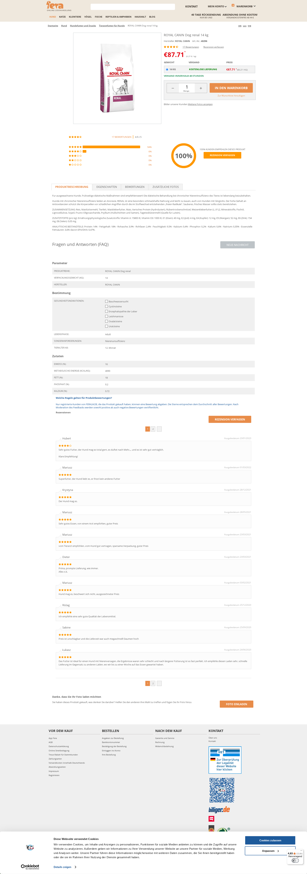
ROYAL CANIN (182, 41)
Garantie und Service (164, 738)
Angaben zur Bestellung (113, 738)
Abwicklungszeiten (57, 767)
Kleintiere (75, 16)
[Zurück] (235, 26)
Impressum (54, 771)
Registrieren (54, 775)
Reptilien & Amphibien (118, 16)
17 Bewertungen (191, 46)
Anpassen (268, 850)
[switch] (295, 860)
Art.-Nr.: (196, 41)
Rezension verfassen (213, 46)
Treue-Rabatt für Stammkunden (63, 754)
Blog (152, 16)
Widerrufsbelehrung (164, 746)
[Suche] (172, 6)
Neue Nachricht (238, 245)
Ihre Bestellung (109, 754)
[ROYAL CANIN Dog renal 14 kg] (117, 78)
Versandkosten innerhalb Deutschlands (67, 762)
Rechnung (160, 742)
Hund (52, 16)
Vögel (88, 16)
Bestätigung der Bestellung (114, 746)
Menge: (186, 91)
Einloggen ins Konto (111, 750)
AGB (51, 742)
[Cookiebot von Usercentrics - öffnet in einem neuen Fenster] (30, 867)
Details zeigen (62, 866)
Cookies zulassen (270, 840)
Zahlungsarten (55, 758)
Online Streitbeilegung (59, 750)
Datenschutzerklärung (59, 746)
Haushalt (140, 16)
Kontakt (191, 6)
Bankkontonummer (111, 742)
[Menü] (301, 851)
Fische (98, 16)
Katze (62, 16)
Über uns (213, 737)
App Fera (53, 738)
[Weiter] (254, 26)
